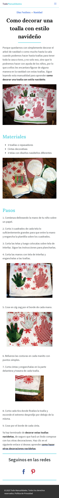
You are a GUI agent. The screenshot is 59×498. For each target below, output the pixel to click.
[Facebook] (23, 471)
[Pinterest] (33, 471)
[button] (55, 3)
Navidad (38, 12)
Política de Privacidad (24, 493)
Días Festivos (24, 12)
